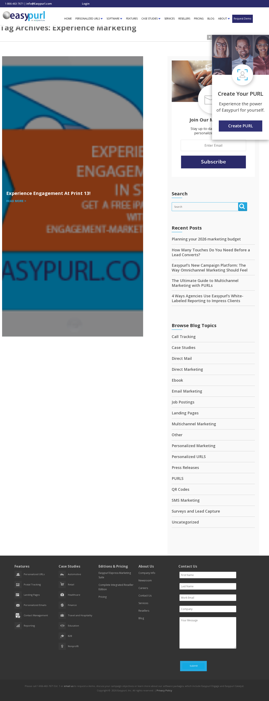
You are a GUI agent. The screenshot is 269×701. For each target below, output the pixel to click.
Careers (143, 588)
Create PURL (240, 126)
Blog (141, 618)
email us (68, 686)
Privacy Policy (164, 690)
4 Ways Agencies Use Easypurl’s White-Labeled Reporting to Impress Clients (207, 298)
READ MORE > (16, 201)
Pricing (103, 597)
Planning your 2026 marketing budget (206, 238)
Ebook (177, 380)
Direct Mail (182, 358)
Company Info (146, 573)
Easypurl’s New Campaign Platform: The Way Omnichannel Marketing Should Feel (210, 268)
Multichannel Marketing (194, 423)
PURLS (177, 478)
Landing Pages (185, 412)
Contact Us (145, 595)
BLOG (210, 18)
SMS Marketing (186, 500)
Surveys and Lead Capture (196, 511)
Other (177, 434)
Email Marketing (187, 391)
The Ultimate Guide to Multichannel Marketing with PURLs (205, 283)
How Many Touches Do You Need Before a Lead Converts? (211, 252)
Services (143, 603)
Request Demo (242, 18)
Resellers (143, 610)
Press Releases (185, 467)
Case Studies (183, 347)
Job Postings (183, 402)
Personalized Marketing (193, 445)
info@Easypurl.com (39, 3)
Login (86, 3)
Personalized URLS (189, 456)
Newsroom (145, 580)
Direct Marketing (187, 369)
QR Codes (180, 489)
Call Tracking (184, 336)
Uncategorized (185, 522)
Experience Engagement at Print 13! (48, 193)
